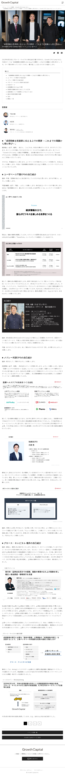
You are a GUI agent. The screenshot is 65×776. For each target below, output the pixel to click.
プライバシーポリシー (26, 770)
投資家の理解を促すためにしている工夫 (19, 89)
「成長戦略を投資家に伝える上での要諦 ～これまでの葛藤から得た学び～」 (29, 75)
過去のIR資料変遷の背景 (14, 94)
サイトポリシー (38, 770)
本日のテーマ (11, 85)
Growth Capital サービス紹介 (32, 737)
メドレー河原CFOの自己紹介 (16, 80)
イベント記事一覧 (32, 732)
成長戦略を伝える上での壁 (15, 87)
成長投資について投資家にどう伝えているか (20, 92)
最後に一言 (11, 99)
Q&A (9, 96)
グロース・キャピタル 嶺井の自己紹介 (18, 82)
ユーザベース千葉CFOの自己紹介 (17, 78)
